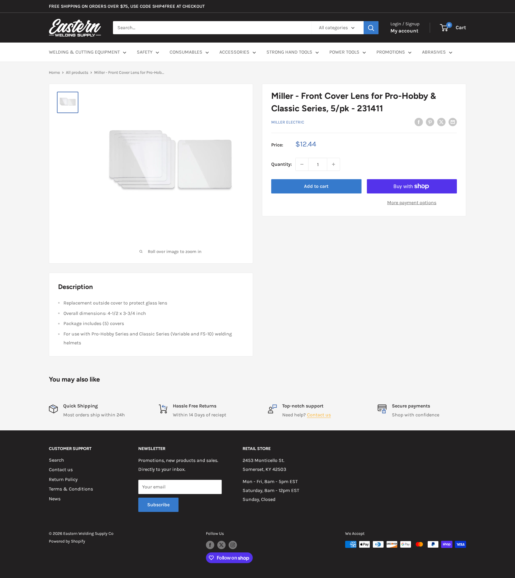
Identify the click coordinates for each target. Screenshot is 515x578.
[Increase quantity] (333, 164)
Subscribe (158, 504)
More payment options (411, 202)
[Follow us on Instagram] (233, 545)
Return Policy (63, 479)
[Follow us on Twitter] (221, 545)
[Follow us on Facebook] (210, 545)
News (55, 499)
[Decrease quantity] (302, 164)
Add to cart (316, 186)
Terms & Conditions (71, 489)
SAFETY (145, 52)
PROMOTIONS (390, 52)
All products (77, 72)
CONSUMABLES (186, 52)
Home (54, 72)
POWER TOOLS (344, 52)
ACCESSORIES (234, 52)
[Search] (371, 27)
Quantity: (281, 164)
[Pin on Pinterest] (430, 121)
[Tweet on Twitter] (441, 121)
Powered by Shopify (67, 541)
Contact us (319, 415)
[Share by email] (453, 121)
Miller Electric (287, 121)
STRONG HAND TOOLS (289, 52)
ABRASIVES (434, 52)
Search (56, 460)
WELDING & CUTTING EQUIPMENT (84, 52)
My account (404, 31)
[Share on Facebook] (419, 121)
